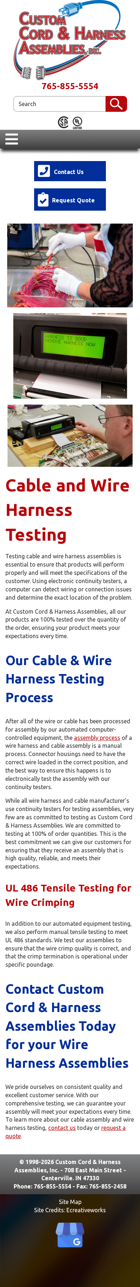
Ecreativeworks (86, 1210)
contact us (62, 1128)
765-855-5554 (70, 86)
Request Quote (73, 200)
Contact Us (69, 172)
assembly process (97, 737)
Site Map (70, 1202)
